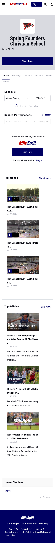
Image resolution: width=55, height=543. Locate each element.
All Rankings (45, 497)
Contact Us (13, 529)
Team (6, 75)
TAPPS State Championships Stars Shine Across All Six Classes (22, 339)
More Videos (45, 178)
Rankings (16, 75)
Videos (28, 75)
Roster (6, 81)
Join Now (27, 152)
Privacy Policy (26, 529)
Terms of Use (40, 529)
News (49, 75)
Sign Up (36, 4)
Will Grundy (43, 524)
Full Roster (46, 115)
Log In (39, 160)
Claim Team (27, 61)
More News (46, 307)
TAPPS (8, 491)
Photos (39, 75)
